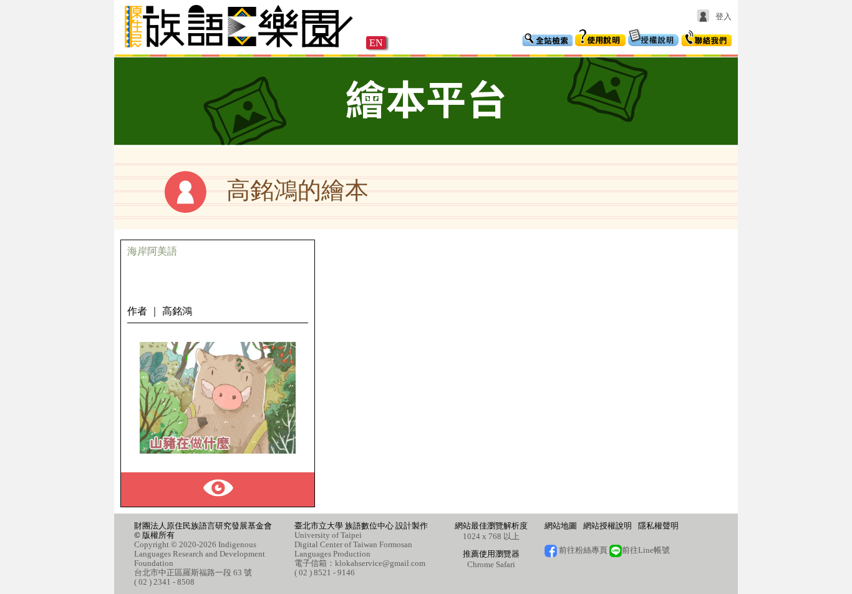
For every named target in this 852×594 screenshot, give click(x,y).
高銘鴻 (177, 311)
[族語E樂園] (240, 49)
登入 (723, 16)
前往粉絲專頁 (582, 550)
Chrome (480, 564)
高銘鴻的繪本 (297, 190)
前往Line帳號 (646, 550)
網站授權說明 (607, 525)
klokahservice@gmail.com (380, 563)
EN (376, 42)
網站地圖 (561, 525)
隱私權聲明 (658, 525)
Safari (505, 564)
